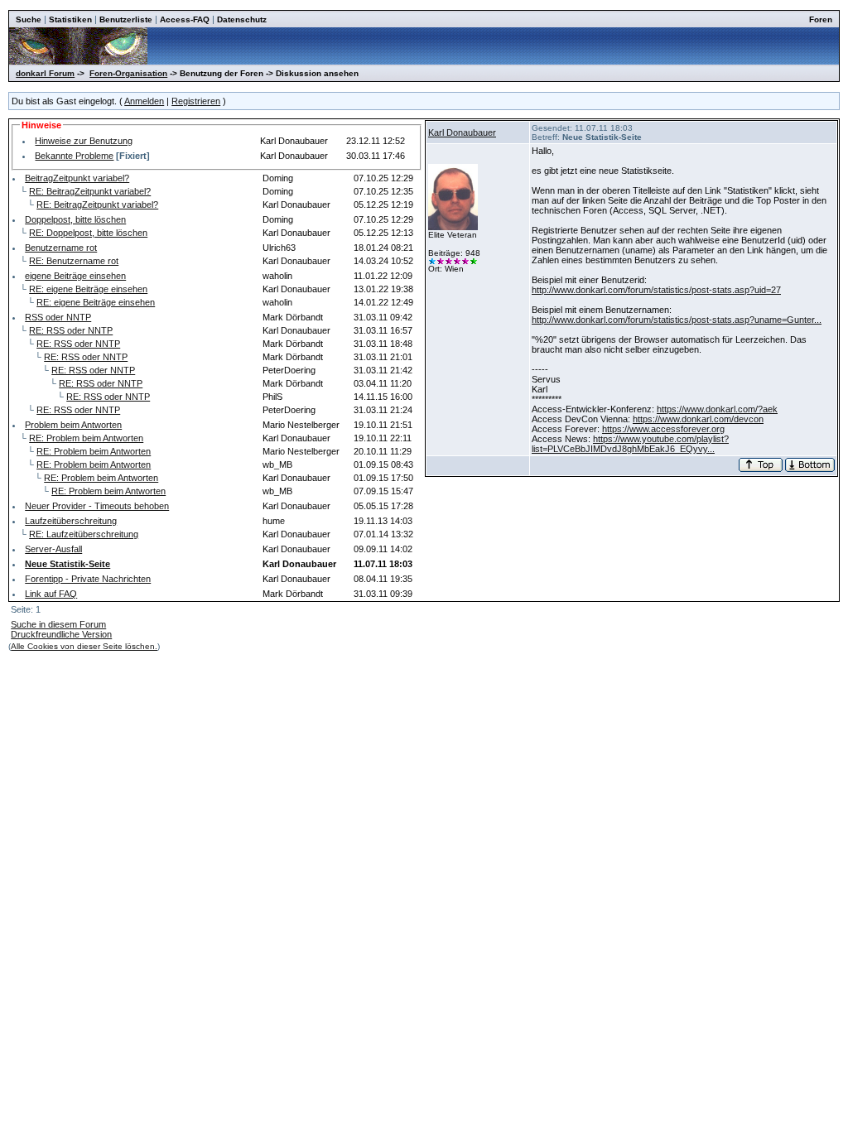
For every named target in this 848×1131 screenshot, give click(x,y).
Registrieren (195, 101)
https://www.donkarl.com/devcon (698, 419)
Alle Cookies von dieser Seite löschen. (84, 646)
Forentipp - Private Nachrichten (88, 579)
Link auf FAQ (51, 594)
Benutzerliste (125, 19)
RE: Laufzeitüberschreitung (83, 534)
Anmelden (144, 101)
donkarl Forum (45, 73)
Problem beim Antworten (73, 425)
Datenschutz (242, 19)
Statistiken (70, 19)
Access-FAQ (185, 19)
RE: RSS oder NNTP (71, 330)
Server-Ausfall (53, 549)
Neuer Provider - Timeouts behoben (97, 506)
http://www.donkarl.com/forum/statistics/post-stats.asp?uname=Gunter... (677, 320)
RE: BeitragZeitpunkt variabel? (90, 191)
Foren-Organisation (128, 73)
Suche (28, 19)
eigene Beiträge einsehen (75, 276)
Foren (820, 19)
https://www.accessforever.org (663, 429)
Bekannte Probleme (74, 156)
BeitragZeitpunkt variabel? (77, 178)
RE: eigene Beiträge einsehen (88, 289)
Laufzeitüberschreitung (71, 521)
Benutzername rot (61, 248)
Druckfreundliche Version (61, 634)
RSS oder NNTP (58, 317)
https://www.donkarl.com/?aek (717, 409)
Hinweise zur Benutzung (83, 141)
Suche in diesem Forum (58, 624)
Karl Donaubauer (462, 132)
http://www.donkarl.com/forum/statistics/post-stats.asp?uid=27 (656, 290)
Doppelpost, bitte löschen (75, 219)
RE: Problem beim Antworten (86, 438)
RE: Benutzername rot (73, 261)
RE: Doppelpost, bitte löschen (88, 233)
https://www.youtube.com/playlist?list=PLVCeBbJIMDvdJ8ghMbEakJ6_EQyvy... (630, 444)
